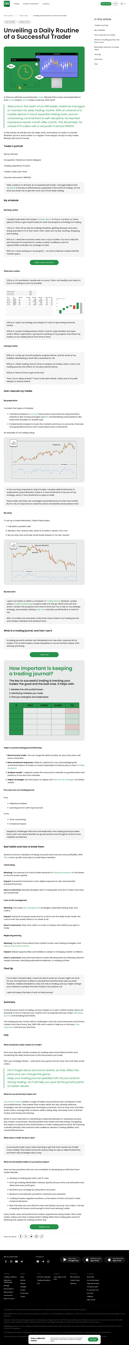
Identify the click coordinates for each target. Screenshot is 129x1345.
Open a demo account (44, 262)
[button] (108, 19)
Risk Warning (8, 1326)
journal (7, 1015)
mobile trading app (23, 604)
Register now (44, 1227)
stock (25, 100)
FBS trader (50, 106)
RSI (46, 417)
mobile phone (53, 601)
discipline (11, 188)
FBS (5, 857)
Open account (106, 4)
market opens (44, 219)
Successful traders (13, 1101)
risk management (31, 907)
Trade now (44, 655)
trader (41, 97)
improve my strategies (64, 779)
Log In (115, 4)
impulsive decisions (62, 872)
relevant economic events (16, 946)
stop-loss (40, 609)
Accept (93, 1339)
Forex (11, 100)
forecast (34, 414)
